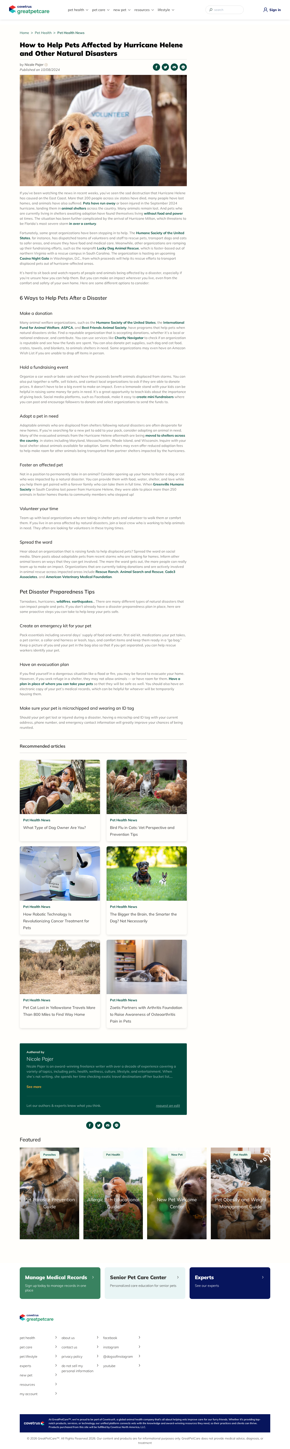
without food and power (163, 213)
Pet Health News (70, 33)
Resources (142, 10)
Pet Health (76, 10)
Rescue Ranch (107, 572)
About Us (68, 1338)
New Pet (119, 10)
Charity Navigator (129, 338)
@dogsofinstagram (118, 1356)
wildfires (63, 601)
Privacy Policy (72, 1356)
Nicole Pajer (35, 64)
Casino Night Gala (34, 258)
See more (34, 1087)
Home (25, 33)
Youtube (109, 1366)
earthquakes (82, 601)
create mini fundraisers (155, 397)
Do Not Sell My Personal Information (77, 1368)
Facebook (110, 1338)
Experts (25, 1366)
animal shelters (74, 208)
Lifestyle (164, 10)
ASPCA (67, 327)
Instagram (111, 1347)
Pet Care (98, 10)
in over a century (82, 223)
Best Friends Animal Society (104, 327)
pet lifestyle (28, 1356)
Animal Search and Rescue (141, 572)
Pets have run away (99, 203)
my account (28, 1394)
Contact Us (69, 1347)
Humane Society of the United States (126, 322)
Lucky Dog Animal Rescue (118, 248)
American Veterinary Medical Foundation (79, 577)
